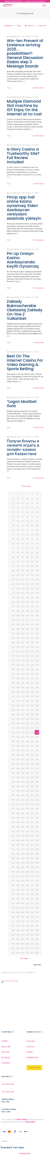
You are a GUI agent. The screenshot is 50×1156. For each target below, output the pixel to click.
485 (32, 854)
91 (13, 561)
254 (17, 683)
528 (36, 885)
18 (37, 503)
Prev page (26, 486)
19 (13, 507)
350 (17, 755)
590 (17, 934)
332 (17, 741)
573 (22, 921)
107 (32, 570)
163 (13, 615)
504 (36, 867)
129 (22, 588)
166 (27, 615)
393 (22, 786)
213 (22, 651)
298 (27, 714)
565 (13, 916)
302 (17, 719)
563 (32, 912)
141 (22, 597)
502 (27, 867)
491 (32, 858)
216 (36, 651)
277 (13, 701)
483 (22, 854)
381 (22, 777)
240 (36, 669)
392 (17, 786)
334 (27, 741)
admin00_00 (14, 36)
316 (27, 728)
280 (27, 701)
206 (17, 647)
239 (32, 669)
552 (36, 903)
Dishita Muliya (22, 1119)
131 (32, 588)
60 (37, 534)
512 (17, 876)
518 (17, 881)
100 (27, 566)
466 (27, 840)
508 (27, 872)
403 (13, 795)
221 (32, 656)
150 (36, 602)
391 (13, 786)
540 (36, 894)
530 (17, 890)
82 (27, 552)
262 (27, 687)
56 (18, 534)
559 (13, 912)
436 (27, 818)
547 (13, 903)
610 (27, 948)
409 (13, 800)
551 (32, 903)
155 (32, 606)
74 (18, 548)
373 (13, 773)
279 (22, 701)
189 (22, 633)
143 (32, 597)
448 (27, 827)
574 (27, 921)
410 (17, 800)
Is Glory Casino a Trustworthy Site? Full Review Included (23, 155)
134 (17, 593)
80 (18, 552)
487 (13, 858)
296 (17, 714)
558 (36, 908)
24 (37, 507)
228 (36, 660)
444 (36, 822)
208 (27, 647)
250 (27, 678)
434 (17, 818)
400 (27, 791)
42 (37, 521)
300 (36, 714)
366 (36, 764)
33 (23, 516)
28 (27, 512)
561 (22, 912)
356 (17, 759)
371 (32, 768)
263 (32, 687)
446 (17, 827)
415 (13, 804)
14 (18, 503)
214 (27, 651)
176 (17, 624)
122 (17, 584)
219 (22, 656)
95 (32, 561)
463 (13, 840)
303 (22, 719)
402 (36, 791)
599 (32, 939)
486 (36, 854)
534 (36, 890)
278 (17, 701)
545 (32, 899)
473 (32, 845)
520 (27, 881)
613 (13, 952)
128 (17, 588)
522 (36, 881)
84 (37, 552)
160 (27, 611)
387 (22, 782)
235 (13, 669)
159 (22, 611)
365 (32, 764)
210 (36, 647)
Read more (39, 87)
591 (22, 934)
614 (17, 952)
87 (23, 557)
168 (36, 615)
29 (32, 512)
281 (32, 701)
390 (36, 782)
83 (32, 552)
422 (17, 809)
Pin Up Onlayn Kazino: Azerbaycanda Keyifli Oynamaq (23, 260)
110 (17, 575)
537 (22, 894)
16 (27, 503)
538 (27, 894)
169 (13, 620)
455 (32, 831)
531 (22, 890)
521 (32, 881)
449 (32, 827)
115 (13, 579)
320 (17, 732)
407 (32, 795)
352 (27, 755)
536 (17, 894)
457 (13, 836)
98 (18, 566)
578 (17, 925)
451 (13, 831)
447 (22, 827)
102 (36, 566)
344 (17, 750)
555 (22, 908)
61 (13, 539)
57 (23, 534)
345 (22, 750)
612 (36, 948)
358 (27, 759)
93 (23, 561)
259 (13, 687)
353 (32, 755)
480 (36, 849)
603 (22, 943)
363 (22, 764)
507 (22, 872)
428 (17, 813)
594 (36, 934)
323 (32, 732)
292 (27, 710)
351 (22, 755)
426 (36, 809)
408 (36, 795)
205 (13, 647)
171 (22, 620)
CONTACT (6, 1062)
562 (27, 912)
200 (17, 642)
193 (13, 638)
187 (13, 633)
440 (17, 822)
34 (27, 516)
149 (32, 602)
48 (37, 525)
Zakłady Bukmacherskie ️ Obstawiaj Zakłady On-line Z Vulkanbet (24, 310)
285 (22, 705)
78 (37, 548)
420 (36, 804)
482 (17, 854)
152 (17, 606)
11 (32, 498)
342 (36, 746)
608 (17, 948)
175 (13, 624)
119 (32, 579)
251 (32, 678)
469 (13, 845)
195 (22, 638)
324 (36, 732)
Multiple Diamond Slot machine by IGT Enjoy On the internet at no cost (24, 108)
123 (22, 584)
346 (27, 750)
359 (32, 759)
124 (27, 584)
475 (13, 849)
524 (17, 885)
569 (32, 916)
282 (36, 701)
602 (17, 943)
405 (22, 795)
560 (17, 912)
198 (36, 638)
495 (22, 863)
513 (22, 876)
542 (17, 899)
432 (36, 813)
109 (13, 575)
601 (13, 943)
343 (13, 750)
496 (27, 863)
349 (13, 755)
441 (22, 822)
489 (22, 858)
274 (27, 696)
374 (17, 773)
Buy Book (6, 1057)
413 (32, 800)
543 (22, 899)
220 (27, 656)
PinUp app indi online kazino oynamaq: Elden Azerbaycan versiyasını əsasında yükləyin (24, 207)
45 (23, 525)
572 (17, 921)
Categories (8, 25)
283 (13, 705)
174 (36, 620)
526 (27, 885)
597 (22, 939)
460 (27, 836)
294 (36, 710)
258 (36, 683)
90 (37, 557)
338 (17, 746)
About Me (6, 1046)
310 (27, 723)
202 (27, 642)
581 (32, 925)
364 (27, 764)
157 (13, 611)
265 (13, 692)
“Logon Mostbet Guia (22, 404)
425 (32, 809)
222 (36, 656)
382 (27, 777)
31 (13, 516)
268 (27, 692)
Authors (30, 25)
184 (27, 629)
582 (36, 925)
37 (13, 521)
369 (22, 768)
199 (13, 642)
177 (22, 624)
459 (22, 836)
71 (32, 543)
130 (27, 588)
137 (32, 593)
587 (32, 930)
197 (32, 638)
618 (36, 952)
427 (13, 813)
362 (17, 764)
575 (32, 921)
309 (22, 723)
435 (22, 818)
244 (27, 674)
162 (36, 611)
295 (13, 714)
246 (36, 674)
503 (32, 867)
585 (22, 930)
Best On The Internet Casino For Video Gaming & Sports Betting (25, 362)
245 (32, 674)
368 (17, 768)
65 (32, 539)
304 (27, 719)
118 (27, 579)
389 (32, 782)
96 (37, 561)
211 (13, 651)
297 (22, 714)
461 (32, 836)
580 (27, 925)
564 (36, 912)
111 (22, 575)
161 (32, 611)
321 (22, 732)
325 (13, 737)
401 (32, 791)
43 (13, 525)
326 (17, 737)
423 (22, 809)
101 (32, 566)
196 (27, 638)
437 (32, 818)
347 (32, 750)
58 (27, 534)
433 (13, 818)
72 (37, 543)
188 (17, 633)
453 (22, 831)
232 (27, 665)
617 (32, 952)
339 (22, 746)
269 (32, 692)
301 (13, 719)
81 (23, 552)
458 (17, 836)
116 (17, 579)
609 (22, 948)
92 (18, 561)
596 (17, 939)
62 (18, 539)
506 (17, 872)
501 (22, 867)
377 (32, 773)
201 (22, 642)
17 (32, 503)
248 (17, 678)
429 (22, 813)
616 (27, 952)
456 (36, 831)
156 (36, 606)
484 (27, 854)
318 (36, 728)
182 (17, 629)
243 (22, 674)
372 (36, 768)
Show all (42, 25)
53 (32, 530)
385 (13, 782)
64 (27, 539)
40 (27, 521)
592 (27, 934)
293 (32, 710)
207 (22, 647)
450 (36, 827)
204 (36, 642)
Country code (24, 1153)
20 (18, 507)
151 (13, 606)
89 (32, 557)
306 (36, 719)
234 (36, 665)
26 (18, 512)
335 (32, 741)
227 (32, 660)
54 (37, 530)
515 (32, 876)
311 (32, 723)
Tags (18, 25)
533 (32, 890)
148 (27, 602)
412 (27, 800)
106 (27, 570)
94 (27, 561)
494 (17, 863)
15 (23, 503)
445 (13, 827)
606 (36, 943)
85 (13, 557)
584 (17, 930)
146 (17, 602)
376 (27, 773)
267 (22, 692)
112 (27, 575)
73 (13, 548)
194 (17, 638)
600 (36, 939)
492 (36, 858)
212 (17, 651)
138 (36, 593)
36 (37, 516)
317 (32, 728)
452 (17, 831)
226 (27, 660)
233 (32, 665)
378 (36, 773)
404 (17, 795)
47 (32, 525)
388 (27, 782)
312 (36, 723)
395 (32, 786)
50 (18, 530)
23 (32, 507)
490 (27, 858)
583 (13, 930)
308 (17, 723)
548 (17, 903)
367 (13, 768)
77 (32, 548)
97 (13, 566)
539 (32, 894)
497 (32, 863)
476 (17, 849)
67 (13, 543)
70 (27, 543)
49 (13, 530)
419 (32, 804)
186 (36, 629)
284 (17, 705)
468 (36, 840)
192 (36, 633)
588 (36, 930)
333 (22, 741)
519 (22, 881)
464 (17, 840)
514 (27, 876)
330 (36, 737)
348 (36, 750)
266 (17, 692)
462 (36, 836)
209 (32, 647)
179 (32, 624)
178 (27, 624)
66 (37, 539)
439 (13, 822)
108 (36, 570)
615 (22, 952)
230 (17, 665)
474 (36, 845)
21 (23, 507)
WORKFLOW (32, 1057)
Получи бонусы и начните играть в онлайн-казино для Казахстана (23, 447)
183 (22, 629)
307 (13, 723)
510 (36, 872)
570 (36, 916)
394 (27, 786)
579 (22, 925)
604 (27, 943)
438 (36, 818)
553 (13, 908)
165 (22, 615)
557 (32, 908)
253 (13, 683)
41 (32, 521)
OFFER (30, 1051)
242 (17, 674)
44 (18, 525)
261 (22, 687)
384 (36, 777)
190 (27, 633)
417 (22, 804)
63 (23, 539)
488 (17, 858)
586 (27, 930)
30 (37, 512)
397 (13, 791)
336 (36, 741)
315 (22, 728)
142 (27, 597)
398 (17, 791)
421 (13, 809)
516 (36, 876)
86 (18, 557)
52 (27, 530)
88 (27, 557)
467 (32, 840)
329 (32, 737)
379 (13, 777)
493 (13, 863)
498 (36, 863)
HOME (4, 1040)
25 (13, 512)
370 (27, 768)
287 (32, 705)
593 (32, 934)
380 (17, 777)
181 (13, 629)
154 (27, 606)
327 (22, 737)
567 (22, 916)
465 (22, 840)
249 (22, 678)
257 (32, 683)
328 (27, 737)
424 (27, 809)
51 (23, 530)
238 (27, 669)
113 (32, 575)
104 (17, 570)
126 (36, 584)
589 (13, 934)
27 (23, 512)
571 (13, 921)
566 (17, 916)
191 (32, 633)
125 (32, 584)
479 (32, 849)
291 (22, 710)
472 (27, 845)
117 (22, 579)
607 (13, 948)
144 (36, 597)
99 (23, 566)
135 (22, 593)
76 (27, 548)
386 (17, 782)
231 (22, 665)
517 (13, 881)
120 (36, 579)
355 (13, 759)
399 (22, 791)
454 (27, 831)
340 (27, 746)
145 (13, 602)
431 (32, 813)
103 (13, 570)
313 (13, 728)
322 (27, 732)
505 (13, 872)
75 (23, 548)
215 (32, 651)
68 (18, 543)
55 (13, 534)
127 (13, 588)
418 (27, 804)
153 (22, 606)
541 (13, 899)
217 (13, 656)
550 (27, 903)
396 (36, 786)
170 (17, 620)
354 (36, 755)
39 (23, 521)
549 (22, 903)
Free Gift (5, 1051)
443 (32, 822)
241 (13, 674)
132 (36, 588)
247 (13, 678)
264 (36, 687)
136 (27, 593)
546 (36, 899)
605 (32, 943)
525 (22, 885)
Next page (24, 958)
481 (13, 854)
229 (13, 665)
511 (13, 876)
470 (17, 845)
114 (36, 575)
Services (30, 1046)
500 (17, 867)
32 (18, 516)
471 (22, 845)
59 (32, 534)
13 (13, 503)
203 (32, 642)
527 (32, 885)
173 (32, 620)
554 (17, 908)
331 (13, 741)
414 (36, 800)
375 (22, 773)
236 (17, 669)
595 (13, 939)
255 (22, 683)
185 (32, 629)
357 (22, 759)
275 (32, 696)
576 (36, 921)
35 (32, 516)
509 (32, 872)
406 (27, 795)
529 (13, 890)
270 (36, 692)
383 (32, 777)
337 (13, 746)
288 (36, 705)
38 (18, 521)
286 (27, 705)
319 (13, 732)
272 (17, 696)
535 (13, 894)
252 (36, 678)
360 (36, 759)
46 (27, 525)
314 (17, 728)
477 (22, 849)
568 (27, 916)
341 (32, 746)
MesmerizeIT (30, 1122)
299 (32, 714)
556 (27, 908)
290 (17, 710)
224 (17, 660)
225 (22, 660)
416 (17, 804)
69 (23, 543)
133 (13, 593)
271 (13, 696)
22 (27, 507)
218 (17, 656)
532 (27, 890)
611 (32, 948)
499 (13, 867)
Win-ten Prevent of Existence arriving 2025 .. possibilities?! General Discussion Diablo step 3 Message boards (25, 53)
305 (32, 719)
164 (17, 615)
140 (17, 597)
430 (27, 813)
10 (27, 498)
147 (22, 602)
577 (13, 925)
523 (13, 885)
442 (27, 822)
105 (22, 570)
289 (13, 710)
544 (27, 899)
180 (36, 624)
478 (27, 849)
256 (27, 683)
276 (36, 696)
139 (13, 597)
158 (17, 611)
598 (27, 939)
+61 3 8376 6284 (8, 1084)
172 (27, 620)
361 (13, 764)
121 (13, 584)
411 (22, 800)
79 (13, 552)
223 (13, 660)
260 (17, 687)
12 (37, 498)
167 (32, 615)
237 (22, 669)
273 (22, 696)
